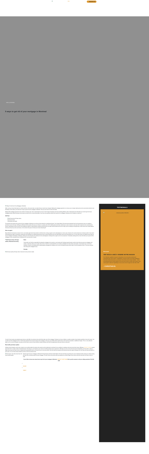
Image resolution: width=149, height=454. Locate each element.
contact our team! (62, 359)
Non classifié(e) (10, 102)
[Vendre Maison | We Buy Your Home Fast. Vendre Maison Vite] (68, 8)
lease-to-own (87, 347)
